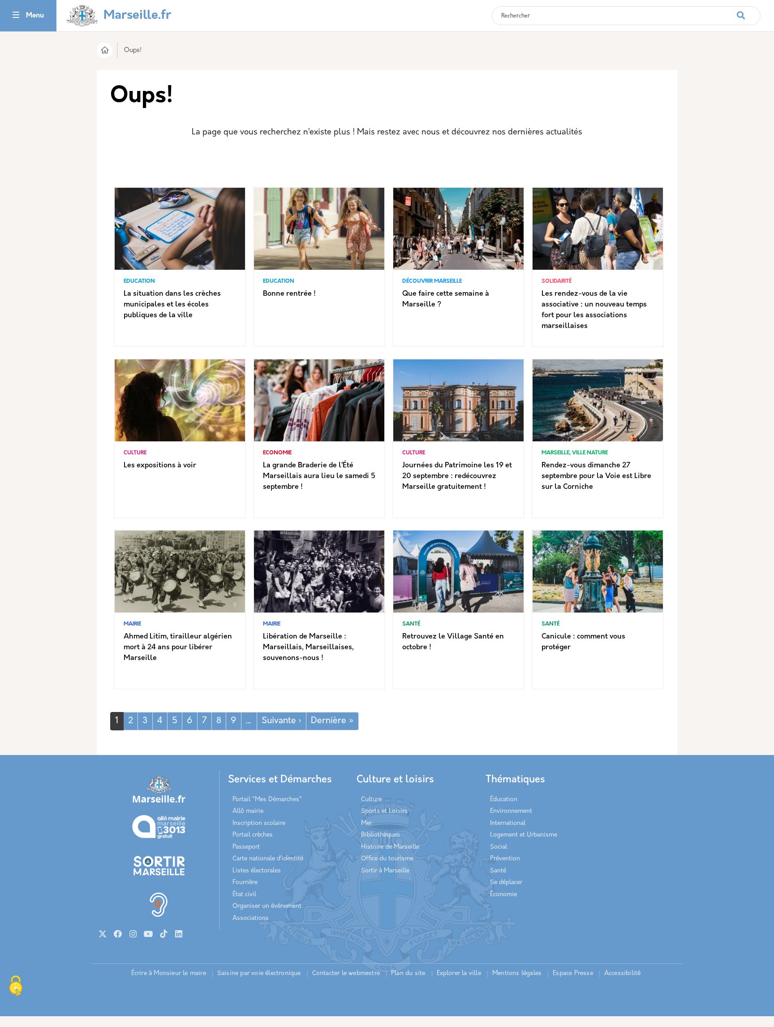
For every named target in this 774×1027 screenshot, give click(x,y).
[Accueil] (104, 51)
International (507, 823)
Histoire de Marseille (390, 847)
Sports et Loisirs (384, 811)
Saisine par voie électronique (259, 973)
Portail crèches (252, 835)
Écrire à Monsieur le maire (168, 973)
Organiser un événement (266, 906)
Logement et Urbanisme (523, 835)
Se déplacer (506, 882)
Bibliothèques (380, 835)
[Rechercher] (748, 11)
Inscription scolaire (258, 823)
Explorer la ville (459, 973)
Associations (250, 918)
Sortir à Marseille (385, 871)
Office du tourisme (387, 859)
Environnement (511, 811)
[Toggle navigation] (16, 16)
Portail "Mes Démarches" (267, 800)
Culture (371, 800)
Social (498, 847)
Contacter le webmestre (346, 973)
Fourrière (245, 882)
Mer (366, 823)
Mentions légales (517, 973)
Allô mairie (247, 811)
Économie (503, 895)
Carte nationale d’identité (267, 859)
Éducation (503, 800)
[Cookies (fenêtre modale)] (15, 986)
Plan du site (408, 973)
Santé (498, 871)
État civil (244, 895)
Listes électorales (256, 871)
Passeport (246, 847)
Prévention (505, 859)
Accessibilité (622, 973)
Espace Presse (573, 973)
